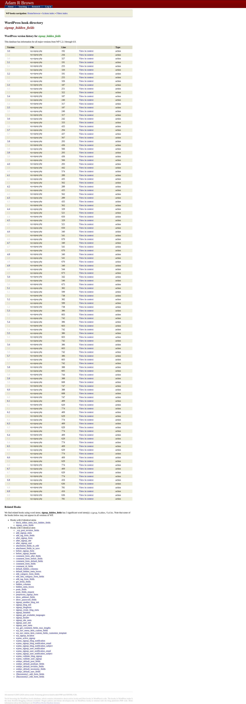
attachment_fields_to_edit (27, 546)
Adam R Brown (19, 2)
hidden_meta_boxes (25, 587)
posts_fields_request (25, 592)
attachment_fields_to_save (28, 548)
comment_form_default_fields (29, 561)
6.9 (8, 491)
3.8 (8, 141)
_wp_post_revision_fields (27, 530)
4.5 (8, 220)
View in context (86, 51)
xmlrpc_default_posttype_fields (30, 664)
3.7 (8, 130)
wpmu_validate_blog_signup (29, 656)
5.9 (8, 378)
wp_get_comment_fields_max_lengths (33, 628)
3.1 (8, 62)
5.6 (8, 344)
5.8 (8, 367)
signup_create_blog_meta (27, 610)
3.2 (8, 73)
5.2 (8, 299)
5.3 (8, 310)
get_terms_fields (23, 581)
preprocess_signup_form (27, 594)
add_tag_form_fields (25, 535)
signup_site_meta (23, 620)
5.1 (8, 288)
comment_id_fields (24, 566)
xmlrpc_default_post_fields (28, 661)
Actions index (48, 13)
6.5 (8, 446)
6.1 (8, 401)
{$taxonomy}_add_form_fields (30, 674)
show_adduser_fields (25, 597)
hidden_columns (23, 584)
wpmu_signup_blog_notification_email (33, 643)
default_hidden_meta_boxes (28, 571)
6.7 (8, 468)
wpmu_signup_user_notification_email (33, 651)
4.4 (8, 209)
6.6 (8, 457)
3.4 (8, 96)
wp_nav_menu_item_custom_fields (32, 630)
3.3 (8, 85)
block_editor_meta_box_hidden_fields (33, 522)
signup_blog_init (23, 605)
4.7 (8, 243)
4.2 (8, 186)
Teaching (23, 6)
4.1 (8, 175)
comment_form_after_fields (28, 556)
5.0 (8, 277)
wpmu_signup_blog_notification (30, 641)
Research (36, 6)
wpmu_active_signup (25, 638)
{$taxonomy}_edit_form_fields (30, 676)
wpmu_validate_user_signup (29, 658)
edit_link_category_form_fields (30, 576)
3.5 (8, 107)
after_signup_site (23, 540)
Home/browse (33, 13)
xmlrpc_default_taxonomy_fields (31, 669)
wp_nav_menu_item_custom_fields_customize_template (41, 633)
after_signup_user (24, 543)
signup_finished (23, 612)
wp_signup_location (25, 635)
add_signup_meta (24, 533)
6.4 (8, 435)
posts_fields (21, 589)
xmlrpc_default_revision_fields (30, 666)
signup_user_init (23, 623)
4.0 (8, 164)
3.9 (8, 152)
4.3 (8, 198)
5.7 (8, 356)
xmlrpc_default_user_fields (28, 671)
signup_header (22, 617)
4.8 (8, 254)
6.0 (8, 389)
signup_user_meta (24, 625)
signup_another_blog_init (27, 602)
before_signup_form (25, 551)
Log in (48, 6)
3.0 (8, 51)
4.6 (8, 231)
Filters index (62, 13)
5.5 (8, 333)
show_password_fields (26, 599)
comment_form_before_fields (29, 558)
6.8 (8, 480)
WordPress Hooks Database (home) (46, 703)
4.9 (8, 265)
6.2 (8, 412)
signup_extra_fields (24, 525)
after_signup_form (24, 538)
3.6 (8, 119)
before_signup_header (26, 553)
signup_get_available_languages (30, 615)
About (11, 6)
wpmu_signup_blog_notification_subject (34, 646)
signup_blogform (23, 607)
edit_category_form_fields (27, 574)
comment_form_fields (26, 563)
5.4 (8, 322)
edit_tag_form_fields (25, 579)
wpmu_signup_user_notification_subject (34, 653)
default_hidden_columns (27, 569)
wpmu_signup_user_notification (30, 648)
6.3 (8, 423)
